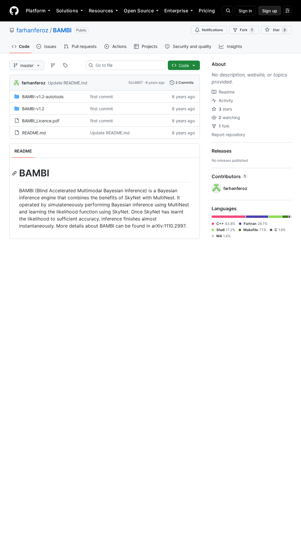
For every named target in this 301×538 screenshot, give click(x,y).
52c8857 (135, 82)
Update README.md (67, 82)
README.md (34, 132)
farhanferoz (32, 30)
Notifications (212, 30)
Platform (36, 11)
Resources (101, 11)
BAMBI (62, 30)
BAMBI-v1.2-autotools (42, 96)
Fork (246, 30)
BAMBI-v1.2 (33, 108)
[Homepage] (14, 10)
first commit (101, 96)
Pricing (207, 11)
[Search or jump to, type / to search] (227, 10)
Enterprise (176, 11)
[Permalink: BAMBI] (15, 173)
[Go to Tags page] (65, 65)
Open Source (139, 11)
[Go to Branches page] (53, 65)
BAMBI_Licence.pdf (40, 120)
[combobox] (128, 65)
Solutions (67, 11)
